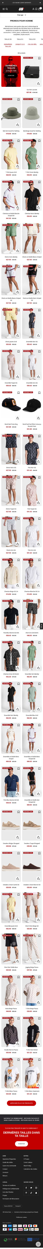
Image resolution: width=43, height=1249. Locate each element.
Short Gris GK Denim (32, 633)
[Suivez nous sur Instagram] (36, 1187)
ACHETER (11, 75)
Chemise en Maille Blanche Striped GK (11, 215)
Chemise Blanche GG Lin (31, 591)
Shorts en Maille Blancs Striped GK (11, 299)
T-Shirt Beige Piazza (32, 1009)
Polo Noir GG (32, 468)
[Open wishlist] (36, 9)
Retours (5, 1176)
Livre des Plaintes (8, 1192)
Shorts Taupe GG (11, 509)
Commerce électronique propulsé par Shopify (26, 1212)
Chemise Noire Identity (32, 213)
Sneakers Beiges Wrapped (11, 843)
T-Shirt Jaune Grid (11, 172)
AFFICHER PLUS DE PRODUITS (21, 1103)
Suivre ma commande (9, 1166)
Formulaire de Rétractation (11, 1199)
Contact (5, 1169)
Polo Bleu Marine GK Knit (11, 800)
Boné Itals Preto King (11, 424)
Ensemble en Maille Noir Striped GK (31, 801)
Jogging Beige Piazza (32, 967)
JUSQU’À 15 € (20, 44)
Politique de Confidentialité (11, 1189)
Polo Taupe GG (31, 509)
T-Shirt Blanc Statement (32, 1091)
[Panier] (39, 9)
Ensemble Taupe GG (11, 383)
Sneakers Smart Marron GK (31, 885)
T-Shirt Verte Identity (32, 172)
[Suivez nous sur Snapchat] (36, 1192)
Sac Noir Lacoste (32, 90)
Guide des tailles (8, 1162)
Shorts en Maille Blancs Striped (31, 257)
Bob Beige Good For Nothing (32, 131)
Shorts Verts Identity (11, 257)
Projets (5, 1195)
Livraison (5, 1172)
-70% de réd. (32, 44)
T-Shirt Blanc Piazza (11, 1091)
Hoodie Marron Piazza (11, 1050)
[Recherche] (7, 9)
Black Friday (27, 1166)
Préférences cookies (21, 1217)
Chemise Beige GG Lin (11, 591)
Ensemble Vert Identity (32, 674)
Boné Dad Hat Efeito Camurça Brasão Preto (32, 425)
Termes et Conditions (9, 1185)
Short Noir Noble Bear (11, 967)
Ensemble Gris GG (32, 383)
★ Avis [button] (42, 626)
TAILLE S (20, 39)
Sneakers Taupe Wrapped (32, 843)
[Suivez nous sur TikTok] (31, 1192)
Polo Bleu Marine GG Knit (11, 633)
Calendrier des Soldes (30, 1169)
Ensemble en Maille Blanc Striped (11, 758)
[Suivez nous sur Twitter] (31, 1187)
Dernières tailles (8, 45)
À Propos (26, 1159)
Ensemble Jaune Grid (11, 926)
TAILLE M (32, 39)
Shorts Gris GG (11, 550)
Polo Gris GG (32, 550)
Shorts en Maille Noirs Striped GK (32, 299)
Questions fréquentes (9, 1159)
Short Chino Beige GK (31, 926)
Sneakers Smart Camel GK (11, 885)
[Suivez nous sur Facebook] (26, 1187)
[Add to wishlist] (39, 58)
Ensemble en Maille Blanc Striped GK (32, 758)
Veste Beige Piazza (11, 1009)
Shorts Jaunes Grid (11, 342)
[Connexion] (33, 9)
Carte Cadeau (28, 1162)
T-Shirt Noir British (32, 1050)
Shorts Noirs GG (11, 468)
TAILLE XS (8, 39)
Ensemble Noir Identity (11, 715)
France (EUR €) (8, 1206)
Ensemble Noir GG (32, 342)
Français (17, 1206)
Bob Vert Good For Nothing (11, 131)
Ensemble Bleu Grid (32, 715)
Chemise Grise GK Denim (11, 674)
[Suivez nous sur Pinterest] (26, 1192)
